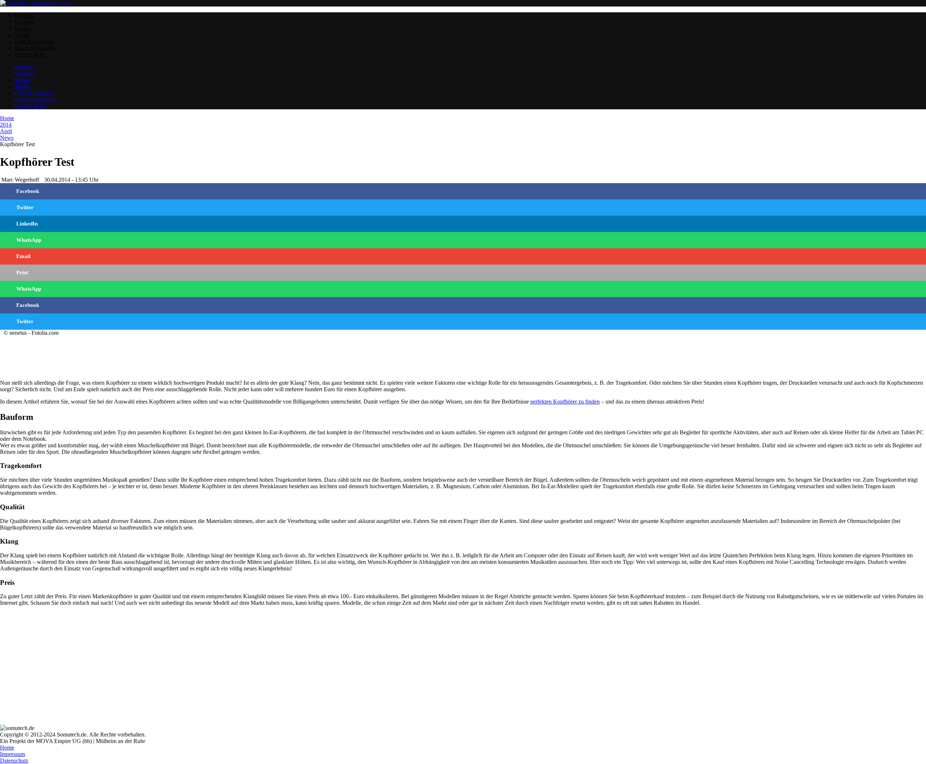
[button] (463, 191)
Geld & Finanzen (34, 41)
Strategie (24, 22)
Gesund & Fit (30, 54)
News (6, 138)
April (6, 131)
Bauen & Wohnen (35, 48)
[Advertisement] (217, 354)
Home (7, 118)
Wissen (22, 28)
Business (24, 15)
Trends (22, 35)
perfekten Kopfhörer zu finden (565, 401)
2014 (6, 125)
